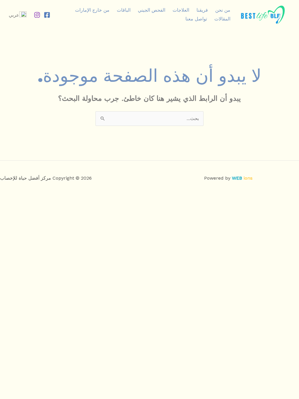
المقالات (222, 19)
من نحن (222, 10)
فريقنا (202, 10)
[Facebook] (47, 15)
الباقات (124, 10)
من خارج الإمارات (92, 10)
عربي (14, 15)
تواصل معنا (196, 19)
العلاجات (181, 10)
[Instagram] (37, 15)
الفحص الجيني (151, 10)
